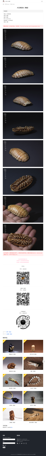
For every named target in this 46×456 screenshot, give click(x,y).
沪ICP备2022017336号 (25, 454)
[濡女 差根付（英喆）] (33, 416)
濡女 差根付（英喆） (33, 422)
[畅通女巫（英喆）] (12, 348)
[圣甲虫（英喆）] (12, 399)
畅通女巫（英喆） (12, 354)
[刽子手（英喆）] (33, 399)
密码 (3, 441)
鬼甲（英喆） (9, 331)
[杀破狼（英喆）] (12, 416)
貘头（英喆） (33, 371)
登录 (11, 427)
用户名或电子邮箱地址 (7, 437)
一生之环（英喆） (33, 388)
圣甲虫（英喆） (12, 405)
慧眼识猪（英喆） (12, 371)
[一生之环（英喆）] (33, 382)
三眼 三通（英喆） (33, 354)
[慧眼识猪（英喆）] (12, 365)
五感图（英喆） (9, 334)
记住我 (5, 445)
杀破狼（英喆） (12, 422)
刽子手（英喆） (33, 405)
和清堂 (34, 454)
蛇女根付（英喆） (12, 388)
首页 (3, 4)
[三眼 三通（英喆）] (33, 348)
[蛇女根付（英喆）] (12, 382)
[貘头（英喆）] (33, 365)
